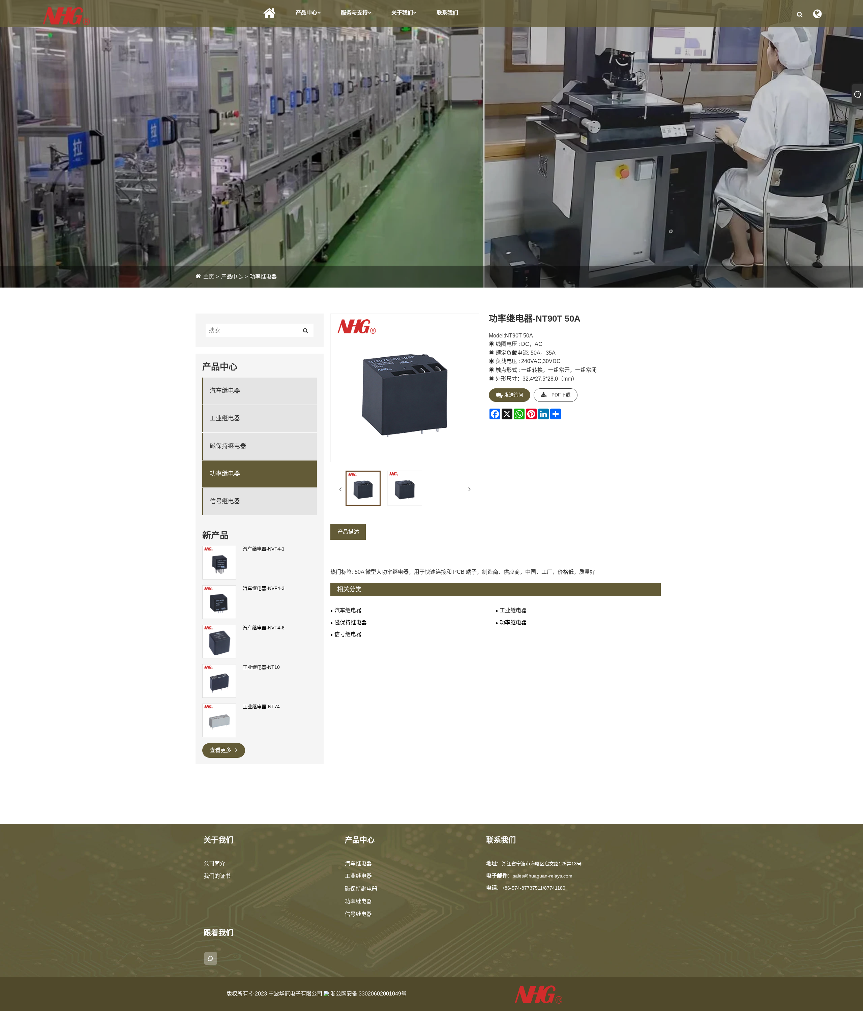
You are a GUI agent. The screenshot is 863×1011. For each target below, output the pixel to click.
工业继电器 (225, 418)
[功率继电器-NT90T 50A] (363, 488)
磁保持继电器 (228, 446)
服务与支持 (354, 13)
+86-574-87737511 (522, 888)
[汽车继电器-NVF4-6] (219, 641)
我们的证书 (217, 876)
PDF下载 (561, 394)
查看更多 (221, 750)
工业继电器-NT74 (261, 706)
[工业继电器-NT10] (219, 680)
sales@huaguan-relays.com (542, 876)
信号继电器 (225, 501)
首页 (269, 13)
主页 (208, 276)
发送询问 (513, 394)
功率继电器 (263, 276)
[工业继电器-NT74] (219, 720)
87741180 (554, 888)
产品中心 (306, 13)
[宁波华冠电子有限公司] (66, 15)
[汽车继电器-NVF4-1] (219, 562)
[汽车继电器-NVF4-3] (219, 601)
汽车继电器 (225, 390)
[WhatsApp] (210, 958)
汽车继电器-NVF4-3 (264, 588)
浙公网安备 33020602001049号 (368, 993)
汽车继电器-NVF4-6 (264, 627)
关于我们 (402, 13)
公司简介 (214, 863)
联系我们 (447, 13)
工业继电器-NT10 (261, 667)
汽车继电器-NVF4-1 (264, 549)
